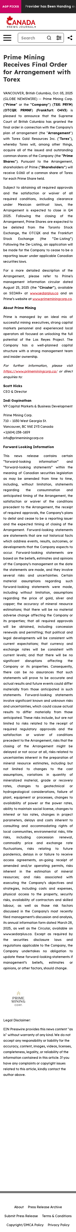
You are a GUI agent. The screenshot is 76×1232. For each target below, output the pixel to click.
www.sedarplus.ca (44, 293)
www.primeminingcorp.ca (52, 299)
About (19, 1207)
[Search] (49, 37)
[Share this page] (70, 38)
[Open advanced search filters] (59, 37)
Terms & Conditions (57, 1216)
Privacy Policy (59, 1225)
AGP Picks (10, 6)
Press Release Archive (45, 1207)
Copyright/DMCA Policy (25, 1225)
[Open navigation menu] (7, 38)
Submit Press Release (21, 1216)
